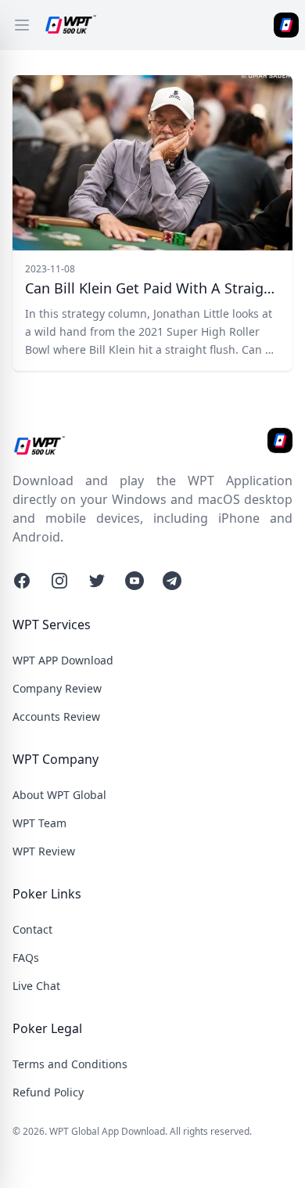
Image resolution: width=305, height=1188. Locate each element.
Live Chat (36, 985)
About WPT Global (59, 794)
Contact (32, 929)
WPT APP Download (63, 660)
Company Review (57, 688)
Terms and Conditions (70, 1064)
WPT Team (39, 822)
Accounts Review (56, 716)
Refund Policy (48, 1092)
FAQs (26, 957)
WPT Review (44, 851)
